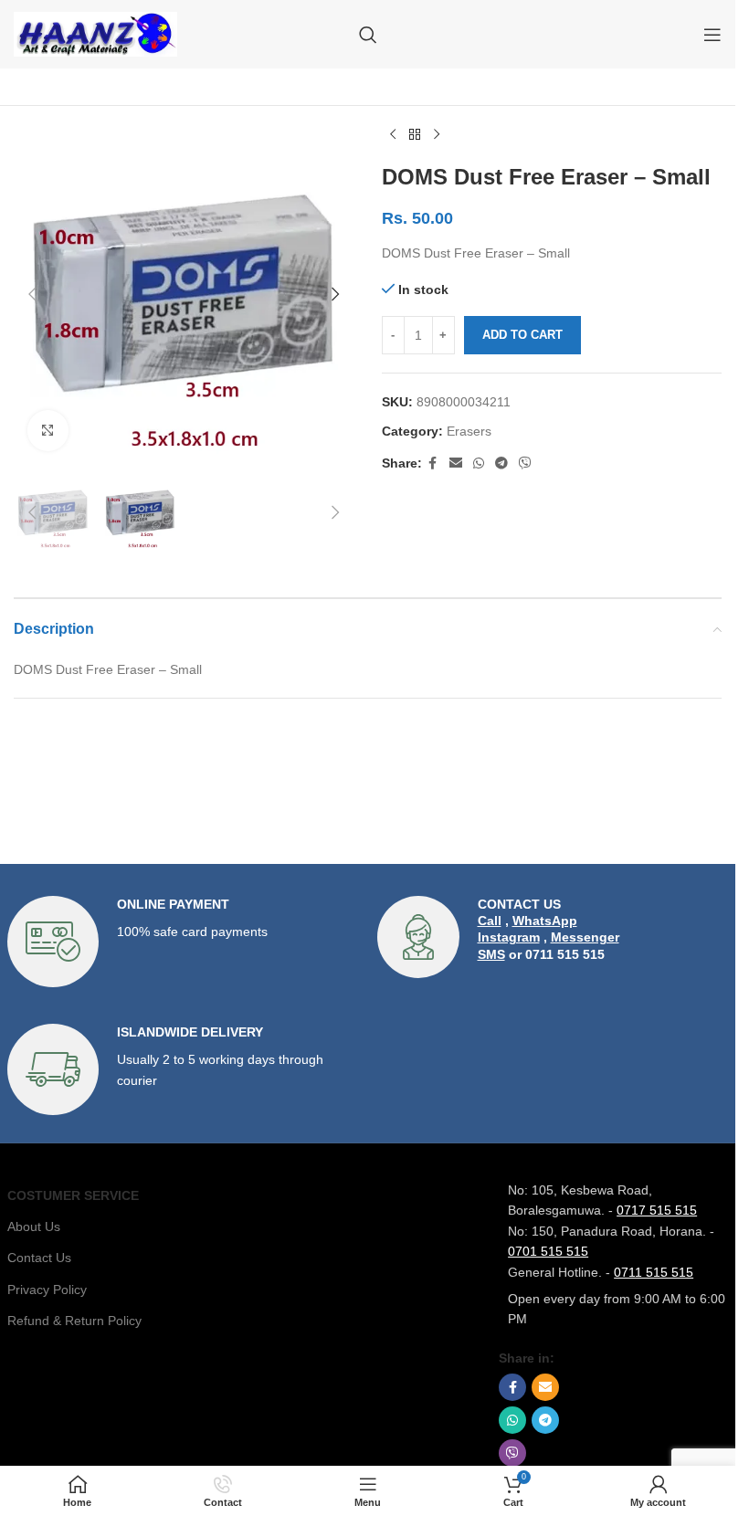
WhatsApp (544, 920)
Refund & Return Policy (74, 1320)
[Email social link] (456, 463)
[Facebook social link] (433, 463)
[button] (32, 294)
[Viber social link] (525, 463)
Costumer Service (73, 1195)
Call (489, 920)
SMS (491, 954)
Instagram (509, 937)
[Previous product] (393, 135)
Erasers (469, 431)
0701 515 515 (548, 1251)
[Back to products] (415, 135)
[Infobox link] (183, 941)
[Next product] (437, 135)
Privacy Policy (47, 1289)
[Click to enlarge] (48, 430)
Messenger (585, 937)
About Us (33, 1226)
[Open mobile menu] (712, 34)
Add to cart (522, 335)
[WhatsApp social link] (479, 463)
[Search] (368, 34)
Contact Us (39, 1257)
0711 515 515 (653, 1272)
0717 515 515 (657, 1210)
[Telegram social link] (501, 463)
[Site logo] (95, 33)
